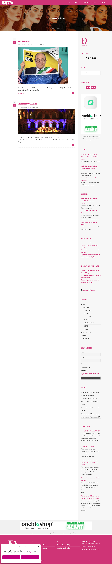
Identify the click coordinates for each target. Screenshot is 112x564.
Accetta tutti (11, 557)
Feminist (33, 44)
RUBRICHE (77, 2)
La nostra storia (37, 542)
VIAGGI (86, 320)
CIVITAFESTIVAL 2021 (27, 104)
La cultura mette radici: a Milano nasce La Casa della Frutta (89, 156)
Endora (84, 370)
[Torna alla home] (84, 41)
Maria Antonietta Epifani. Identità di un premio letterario (89, 168)
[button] (38, 546)
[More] (94, 87)
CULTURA (87, 317)
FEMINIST (87, 310)
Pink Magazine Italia (88, 364)
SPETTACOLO (89, 323)
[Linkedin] (92, 87)
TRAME (94, 2)
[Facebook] (87, 87)
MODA (86, 329)
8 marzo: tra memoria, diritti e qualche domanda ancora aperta (90, 222)
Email (82, 357)
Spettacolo (43, 44)
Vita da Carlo (23, 41)
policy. (30, 552)
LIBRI (86, 326)
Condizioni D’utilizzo (64, 548)
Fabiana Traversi (24, 44)
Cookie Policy (18, 560)
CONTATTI (102, 2)
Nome (82, 352)
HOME (70, 2)
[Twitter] (89, 87)
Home (53, 28)
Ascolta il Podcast (89, 290)
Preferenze (30, 557)
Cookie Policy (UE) (63, 545)
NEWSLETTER (86, 2)
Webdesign (42, 560)
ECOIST (86, 314)
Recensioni (38, 44)
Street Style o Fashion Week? (90, 392)
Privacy (23, 560)
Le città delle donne (87, 395)
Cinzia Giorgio (86, 367)
